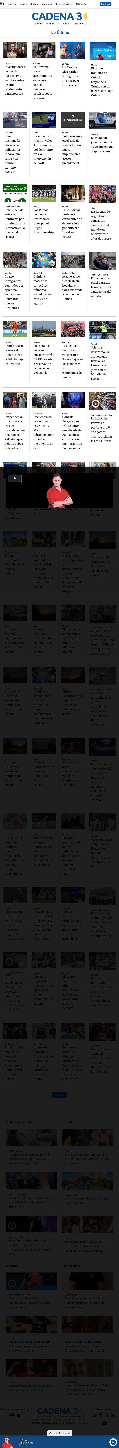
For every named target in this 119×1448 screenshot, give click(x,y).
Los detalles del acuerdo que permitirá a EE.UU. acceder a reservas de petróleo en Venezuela (43, 359)
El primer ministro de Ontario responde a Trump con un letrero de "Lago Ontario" (102, 82)
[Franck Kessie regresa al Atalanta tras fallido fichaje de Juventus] (15, 329)
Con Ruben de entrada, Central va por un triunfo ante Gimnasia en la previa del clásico (15, 223)
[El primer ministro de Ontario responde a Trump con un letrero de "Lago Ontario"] (103, 51)
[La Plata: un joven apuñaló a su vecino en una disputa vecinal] (102, 120)
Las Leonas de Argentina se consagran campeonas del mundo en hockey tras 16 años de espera (101, 225)
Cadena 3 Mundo (69, 273)
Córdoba (65, 23)
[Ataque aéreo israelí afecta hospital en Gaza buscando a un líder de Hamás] (73, 260)
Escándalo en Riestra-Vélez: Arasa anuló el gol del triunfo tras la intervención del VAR (43, 149)
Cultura (65, 413)
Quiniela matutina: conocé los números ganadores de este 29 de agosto (42, 290)
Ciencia (8, 63)
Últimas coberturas (64, 4)
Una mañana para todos (101, 415)
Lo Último (38, 23)
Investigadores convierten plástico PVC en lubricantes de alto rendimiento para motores (15, 80)
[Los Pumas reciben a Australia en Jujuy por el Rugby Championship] (44, 193)
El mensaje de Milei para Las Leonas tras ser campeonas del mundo (101, 287)
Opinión (34, 4)
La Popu (65, 64)
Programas (46, 4)
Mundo (94, 65)
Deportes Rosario (12, 206)
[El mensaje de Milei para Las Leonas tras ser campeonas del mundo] (102, 261)
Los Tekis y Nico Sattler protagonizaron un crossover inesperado (72, 76)
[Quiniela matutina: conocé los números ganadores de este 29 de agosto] (44, 260)
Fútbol (36, 133)
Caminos (23, 4)
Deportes (11, 4)
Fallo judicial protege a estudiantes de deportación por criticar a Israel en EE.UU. (72, 223)
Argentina (50, 23)
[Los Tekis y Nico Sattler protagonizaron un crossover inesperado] (72, 50)
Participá (105, 4)
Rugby (36, 206)
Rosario (79, 23)
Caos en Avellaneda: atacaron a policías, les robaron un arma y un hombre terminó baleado (13, 154)
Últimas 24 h (82, 4)
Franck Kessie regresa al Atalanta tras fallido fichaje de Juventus (14, 354)
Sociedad (9, 133)
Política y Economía (99, 275)
